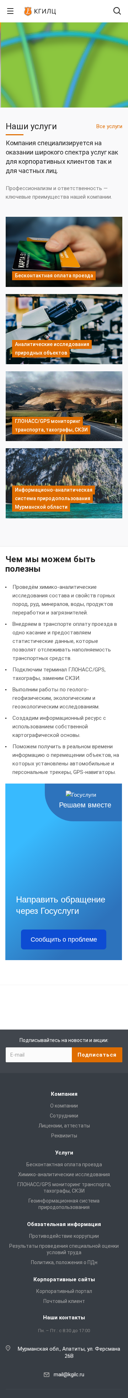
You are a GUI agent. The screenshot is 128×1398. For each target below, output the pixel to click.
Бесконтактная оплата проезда (64, 1164)
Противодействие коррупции (64, 1236)
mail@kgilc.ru (69, 1374)
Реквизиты (64, 1135)
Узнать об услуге (64, 82)
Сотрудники (64, 1116)
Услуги (64, 1153)
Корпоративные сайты (64, 1279)
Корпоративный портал (64, 1291)
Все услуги (109, 126)
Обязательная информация (64, 1224)
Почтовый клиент (64, 1301)
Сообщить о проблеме (64, 939)
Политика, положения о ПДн (64, 1262)
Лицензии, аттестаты (64, 1126)
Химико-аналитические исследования (64, 1174)
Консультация (64, 96)
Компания (64, 1094)
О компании (64, 1106)
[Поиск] (117, 11)
